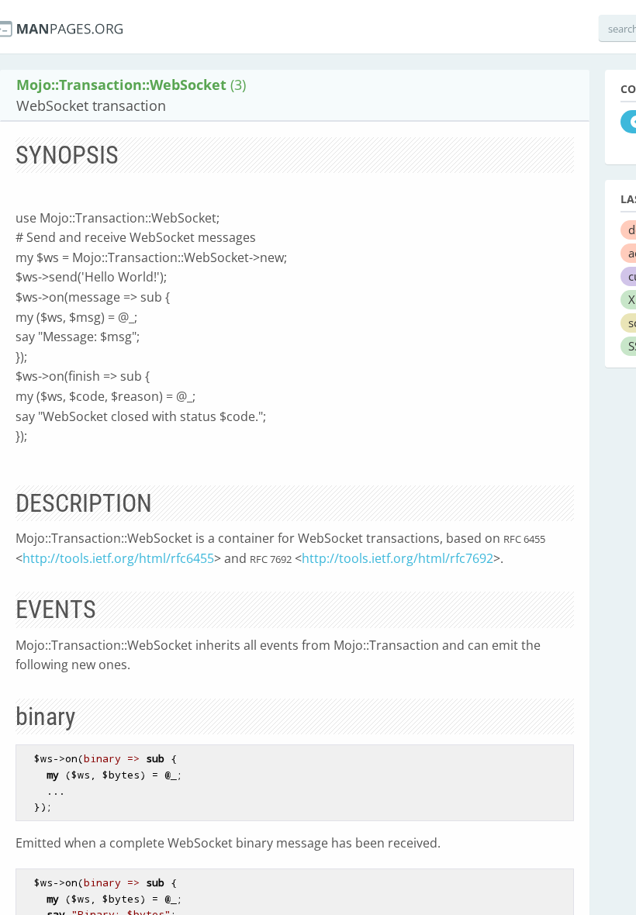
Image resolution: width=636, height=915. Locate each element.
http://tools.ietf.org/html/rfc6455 (118, 558)
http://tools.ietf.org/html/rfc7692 (397, 558)
